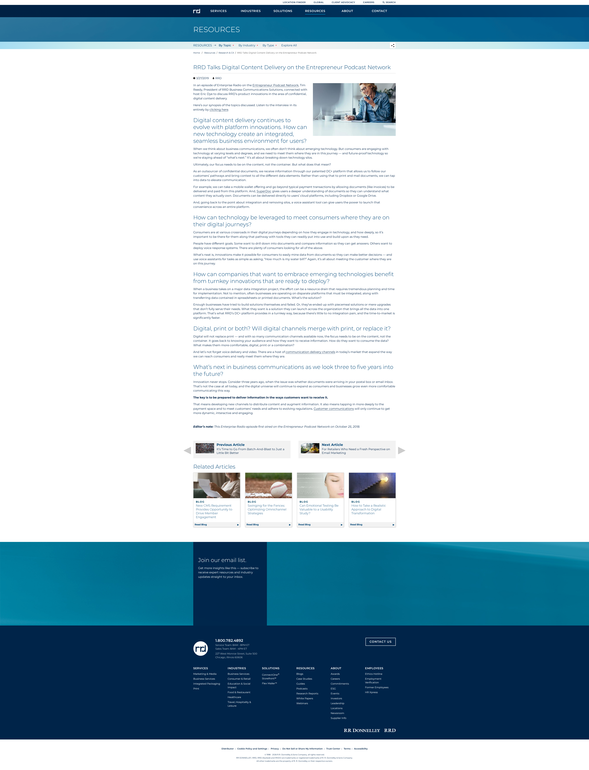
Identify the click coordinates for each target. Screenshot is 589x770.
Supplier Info (338, 718)
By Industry (247, 45)
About (336, 668)
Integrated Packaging (206, 683)
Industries (237, 668)
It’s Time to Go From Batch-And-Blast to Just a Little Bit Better (250, 449)
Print (196, 688)
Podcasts (302, 688)
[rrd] (197, 11)
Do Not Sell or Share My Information (302, 748)
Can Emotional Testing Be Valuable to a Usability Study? (319, 509)
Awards (335, 673)
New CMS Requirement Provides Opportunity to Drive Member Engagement (214, 511)
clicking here (219, 109)
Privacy (275, 748)
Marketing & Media (204, 673)
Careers (368, 2)
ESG (333, 688)
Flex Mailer (269, 683)
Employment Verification (373, 680)
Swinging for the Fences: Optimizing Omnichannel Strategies (267, 509)
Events (335, 693)
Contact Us (381, 641)
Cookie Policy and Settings (252, 748)
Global (319, 2)
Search (391, 2)
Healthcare (234, 697)
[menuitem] (218, 12)
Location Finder (294, 2)
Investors (336, 698)
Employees (374, 668)
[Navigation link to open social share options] (393, 45)
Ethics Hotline (373, 673)
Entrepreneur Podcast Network (275, 85)
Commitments (340, 683)
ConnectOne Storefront (270, 676)
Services (200, 668)
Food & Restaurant (239, 692)
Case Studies (304, 678)
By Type (268, 45)
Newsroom (337, 713)
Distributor (227, 748)
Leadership (337, 703)
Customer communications (334, 408)
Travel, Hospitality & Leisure (239, 704)
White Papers (304, 698)
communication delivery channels (310, 352)
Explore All (289, 45)
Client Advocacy (343, 2)
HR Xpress (371, 692)
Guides (300, 683)
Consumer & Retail (239, 678)
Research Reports (307, 693)
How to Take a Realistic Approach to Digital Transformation (368, 509)
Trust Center (333, 748)
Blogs (299, 673)
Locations (337, 708)
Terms (347, 748)
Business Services (204, 678)
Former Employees (377, 687)
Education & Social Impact (239, 685)
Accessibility (361, 748)
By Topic (225, 45)
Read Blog (217, 524)
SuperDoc (264, 191)
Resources (202, 45)
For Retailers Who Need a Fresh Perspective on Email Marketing (356, 449)
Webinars (302, 703)
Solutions (270, 668)
